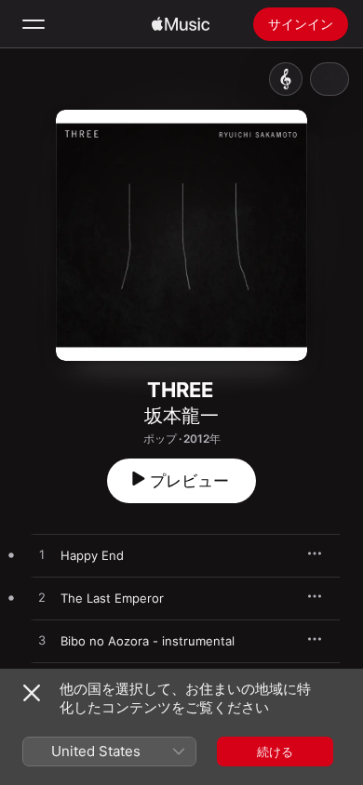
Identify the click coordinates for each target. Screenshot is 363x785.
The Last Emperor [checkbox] (112, 598)
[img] (180, 24)
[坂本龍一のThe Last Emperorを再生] (41, 598)
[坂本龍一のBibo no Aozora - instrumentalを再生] (41, 640)
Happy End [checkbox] (92, 555)
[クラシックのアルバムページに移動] (285, 79)
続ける (275, 751)
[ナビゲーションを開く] (33, 24)
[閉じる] (31, 693)
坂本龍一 (181, 416)
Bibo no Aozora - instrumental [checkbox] (147, 640)
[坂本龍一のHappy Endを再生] (41, 555)
